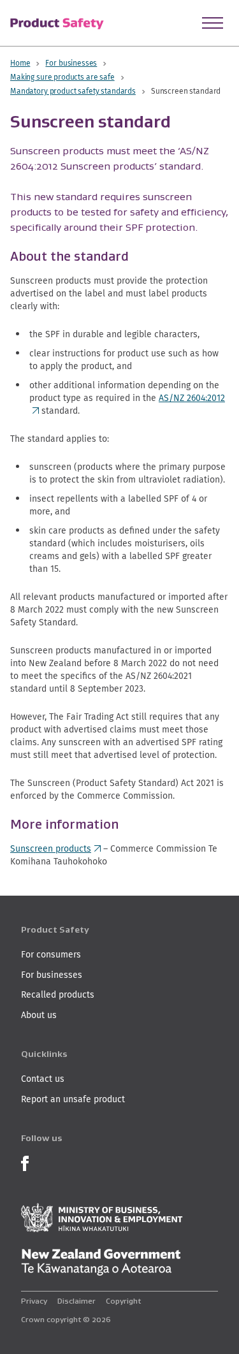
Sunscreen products (55, 848)
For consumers (51, 954)
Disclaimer (76, 1301)
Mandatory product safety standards (73, 90)
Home (20, 62)
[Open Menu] (212, 23)
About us (39, 1014)
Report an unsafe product (73, 1099)
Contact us (42, 1078)
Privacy (34, 1301)
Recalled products (57, 994)
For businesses (71, 62)
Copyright (123, 1301)
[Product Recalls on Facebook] (25, 1162)
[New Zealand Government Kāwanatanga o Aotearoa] (100, 1262)
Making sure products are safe (62, 76)
